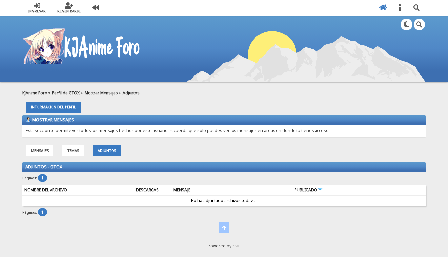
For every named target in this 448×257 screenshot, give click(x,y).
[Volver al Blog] (95, 8)
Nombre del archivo (45, 190)
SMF (236, 246)
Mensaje (181, 190)
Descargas (147, 190)
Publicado (306, 190)
